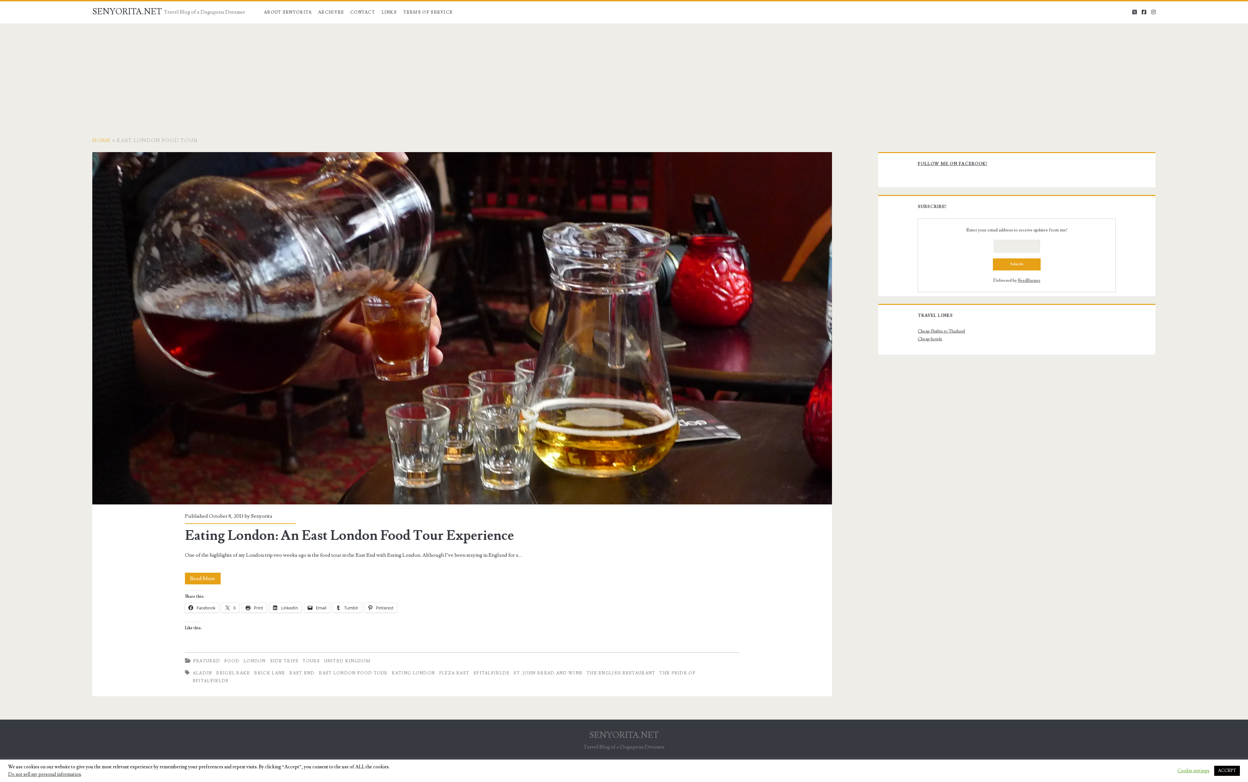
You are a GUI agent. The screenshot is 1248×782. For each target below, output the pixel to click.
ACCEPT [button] (1227, 770)
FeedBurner (1029, 280)
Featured (206, 661)
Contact (362, 12)
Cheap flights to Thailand (941, 331)
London (254, 661)
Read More (205, 579)
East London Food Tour (353, 673)
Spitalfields (492, 673)
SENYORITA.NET (127, 11)
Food (231, 661)
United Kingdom (347, 661)
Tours (311, 661)
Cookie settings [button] (1193, 771)
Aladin (202, 673)
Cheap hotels (930, 339)
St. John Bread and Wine (548, 673)
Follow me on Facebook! (952, 163)
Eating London (413, 673)
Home (101, 140)
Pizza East (454, 673)
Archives (331, 12)
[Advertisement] (624, 72)
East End (302, 673)
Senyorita (261, 516)
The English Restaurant (621, 673)
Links (389, 12)
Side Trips (284, 661)
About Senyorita (288, 12)
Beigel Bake (233, 673)
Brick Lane (269, 673)
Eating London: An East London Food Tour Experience (462, 328)
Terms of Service (428, 12)
